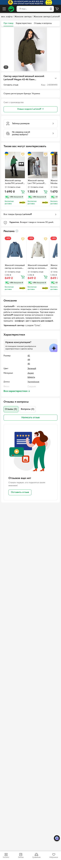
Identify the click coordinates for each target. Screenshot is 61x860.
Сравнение (36, 857)
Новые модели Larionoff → (30, 109)
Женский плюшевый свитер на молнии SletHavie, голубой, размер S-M (15, 267)
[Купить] (22, 191)
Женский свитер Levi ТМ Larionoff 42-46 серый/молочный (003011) (37, 182)
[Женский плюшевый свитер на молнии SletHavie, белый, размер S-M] (38, 250)
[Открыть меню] (4, 9)
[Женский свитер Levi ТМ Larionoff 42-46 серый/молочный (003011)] (38, 165)
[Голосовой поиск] (51, 9)
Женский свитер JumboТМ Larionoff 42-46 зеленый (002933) (14, 182)
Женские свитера (23, 17)
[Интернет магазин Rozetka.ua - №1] (11, 9)
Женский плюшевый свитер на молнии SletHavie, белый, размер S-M (38, 267)
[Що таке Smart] (22, 202)
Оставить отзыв (20, 492)
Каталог (6, 857)
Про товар (8, 23)
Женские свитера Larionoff (46, 17)
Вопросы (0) (27, 409)
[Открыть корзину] (57, 9)
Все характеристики (17, 391)
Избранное (53, 857)
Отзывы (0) (11, 409)
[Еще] (55, 78)
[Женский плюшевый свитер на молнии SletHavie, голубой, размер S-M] (15, 250)
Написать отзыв (30, 417)
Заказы (21, 857)
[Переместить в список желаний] (22, 154)
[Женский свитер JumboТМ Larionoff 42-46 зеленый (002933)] (15, 165)
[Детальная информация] (17, 231)
